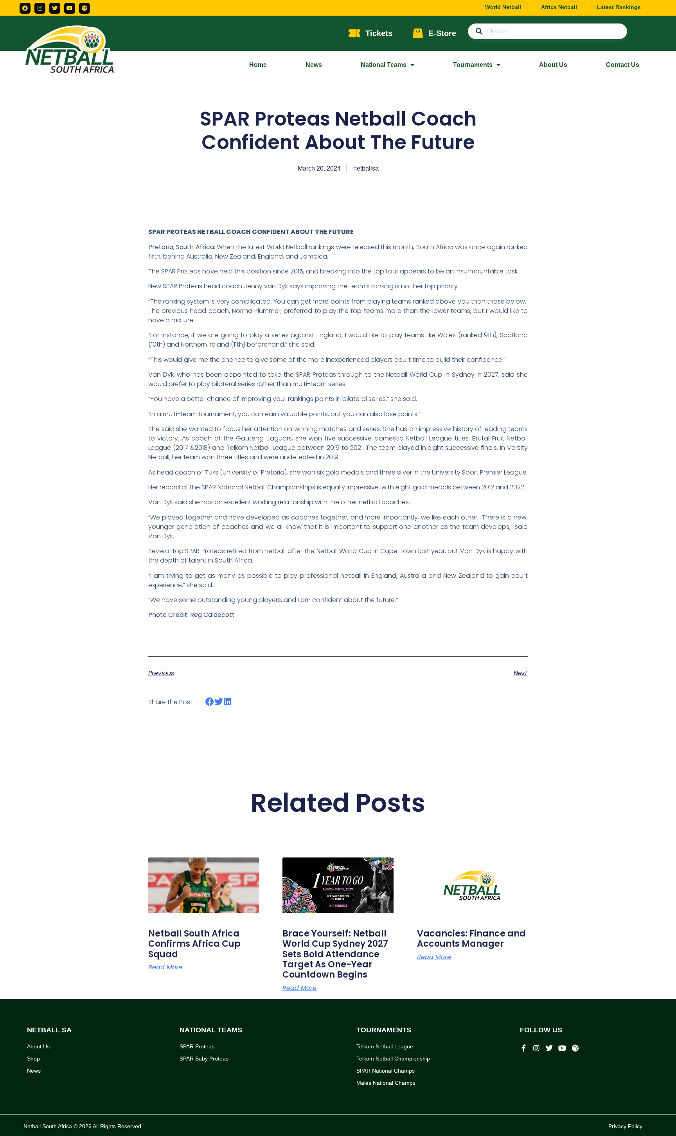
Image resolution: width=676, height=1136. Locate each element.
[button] (209, 701)
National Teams (383, 64)
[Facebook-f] (523, 1048)
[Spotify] (84, 8)
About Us (553, 64)
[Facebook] (25, 8)
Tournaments (473, 64)
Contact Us (622, 64)
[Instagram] (39, 8)
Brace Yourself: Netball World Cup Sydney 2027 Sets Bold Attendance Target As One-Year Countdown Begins (335, 954)
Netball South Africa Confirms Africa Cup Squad (194, 943)
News (314, 64)
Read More (165, 967)
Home (258, 64)
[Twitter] (54, 8)
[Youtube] (69, 8)
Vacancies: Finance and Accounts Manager (471, 938)
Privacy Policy (625, 1126)
